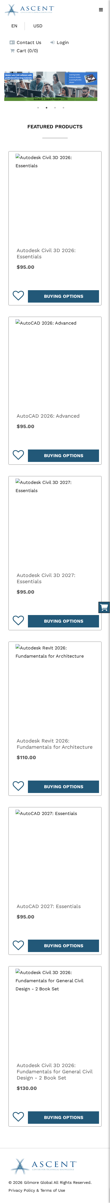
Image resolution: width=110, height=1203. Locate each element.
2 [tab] (46, 108)
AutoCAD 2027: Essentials (49, 906)
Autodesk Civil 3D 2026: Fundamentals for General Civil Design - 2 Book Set (55, 1071)
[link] (55, 198)
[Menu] (101, 10)
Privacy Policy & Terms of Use (36, 1190)
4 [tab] (63, 108)
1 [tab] (38, 108)
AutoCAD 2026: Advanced (48, 416)
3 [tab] (55, 108)
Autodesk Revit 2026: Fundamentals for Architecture (55, 744)
